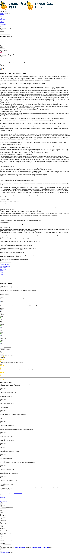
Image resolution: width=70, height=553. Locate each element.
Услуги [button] (12, 552)
